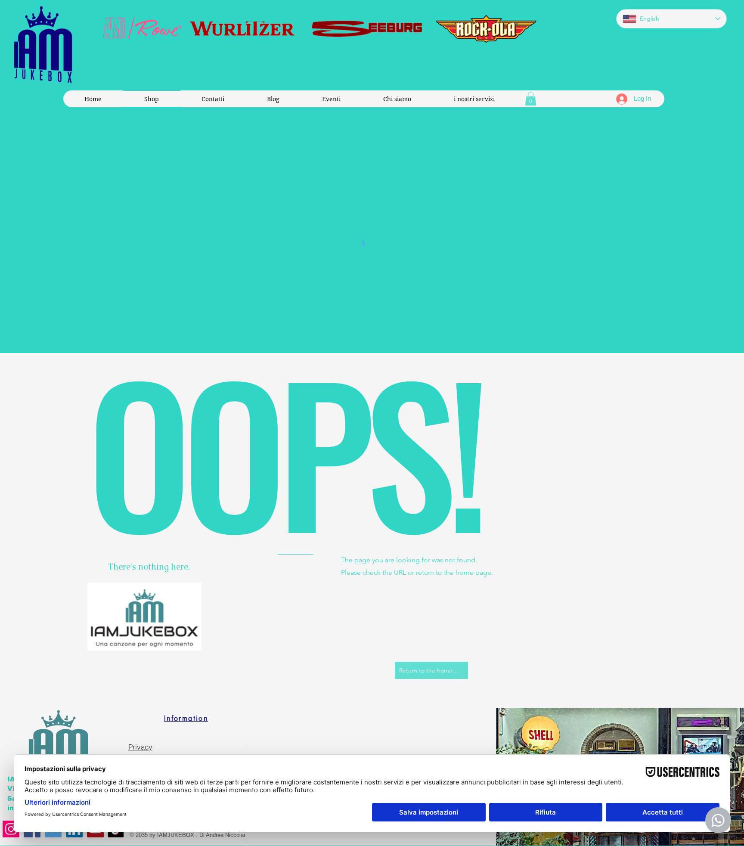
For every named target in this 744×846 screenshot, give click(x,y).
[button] (530, 98)
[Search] (574, 271)
